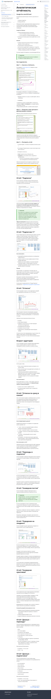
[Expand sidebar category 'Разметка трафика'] (14, 6)
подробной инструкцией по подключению (31, 284)
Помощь (29, 695)
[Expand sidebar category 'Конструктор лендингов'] (14, 26)
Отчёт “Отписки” (46, 31)
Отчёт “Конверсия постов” (46, 44)
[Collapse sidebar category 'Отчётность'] (14, 13)
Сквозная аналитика (4, 24)
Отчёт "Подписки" (46, 25)
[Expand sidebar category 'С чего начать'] (14, 4)
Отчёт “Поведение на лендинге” (46, 47)
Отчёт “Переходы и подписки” (46, 40)
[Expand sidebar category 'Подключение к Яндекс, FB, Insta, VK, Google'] (14, 8)
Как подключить (46, 8)
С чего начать (3, 4)
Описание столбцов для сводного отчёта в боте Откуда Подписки (7, 18)
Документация (17, 1)
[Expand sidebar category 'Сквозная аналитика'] (14, 25)
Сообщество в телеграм (32, 694)
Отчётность (3, 12)
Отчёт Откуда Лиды (5, 16)
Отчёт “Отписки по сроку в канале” (46, 37)
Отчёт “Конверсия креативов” (46, 51)
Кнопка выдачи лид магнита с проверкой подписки (6, 23)
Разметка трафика (4, 5)
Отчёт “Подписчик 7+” (46, 27)
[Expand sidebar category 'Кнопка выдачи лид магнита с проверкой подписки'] (14, 22)
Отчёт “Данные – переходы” (46, 55)
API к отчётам (4, 20)
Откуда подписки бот (26, 67)
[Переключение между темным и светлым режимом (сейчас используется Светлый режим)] (38, 1)
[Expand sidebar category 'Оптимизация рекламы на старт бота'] (14, 10)
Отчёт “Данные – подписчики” (46, 58)
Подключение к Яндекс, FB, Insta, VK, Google (5, 8)
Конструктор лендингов (5, 26)
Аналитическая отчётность (6, 14)
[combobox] (44, 1)
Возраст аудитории (46, 33)
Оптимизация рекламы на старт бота (6, 11)
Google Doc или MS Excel (46, 6)
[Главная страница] (17, 4)
